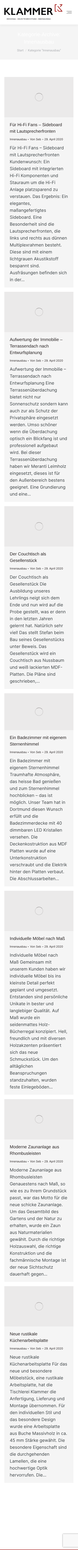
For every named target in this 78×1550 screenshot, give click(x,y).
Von (35, 139)
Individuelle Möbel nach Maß (37, 938)
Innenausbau (18, 139)
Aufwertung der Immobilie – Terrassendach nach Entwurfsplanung (36, 346)
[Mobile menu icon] (69, 12)
